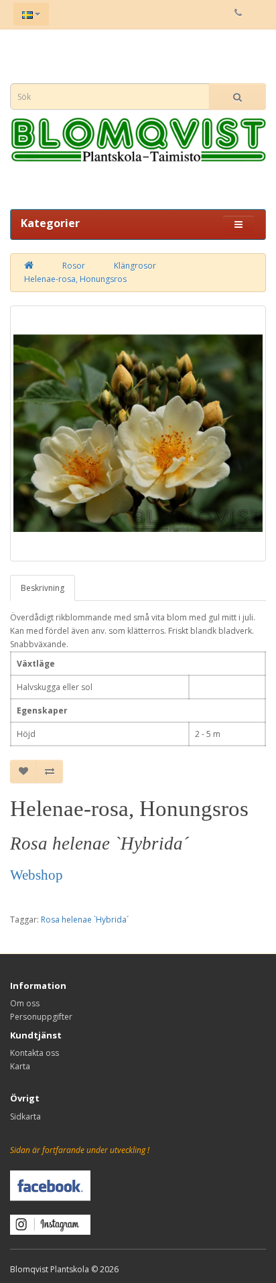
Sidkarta (25, 1116)
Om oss (25, 1003)
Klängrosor (135, 265)
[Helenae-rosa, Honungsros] (138, 433)
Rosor (73, 265)
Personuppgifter (41, 1016)
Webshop (36, 875)
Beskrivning (42, 588)
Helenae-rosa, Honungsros (75, 279)
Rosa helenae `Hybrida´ (85, 919)
